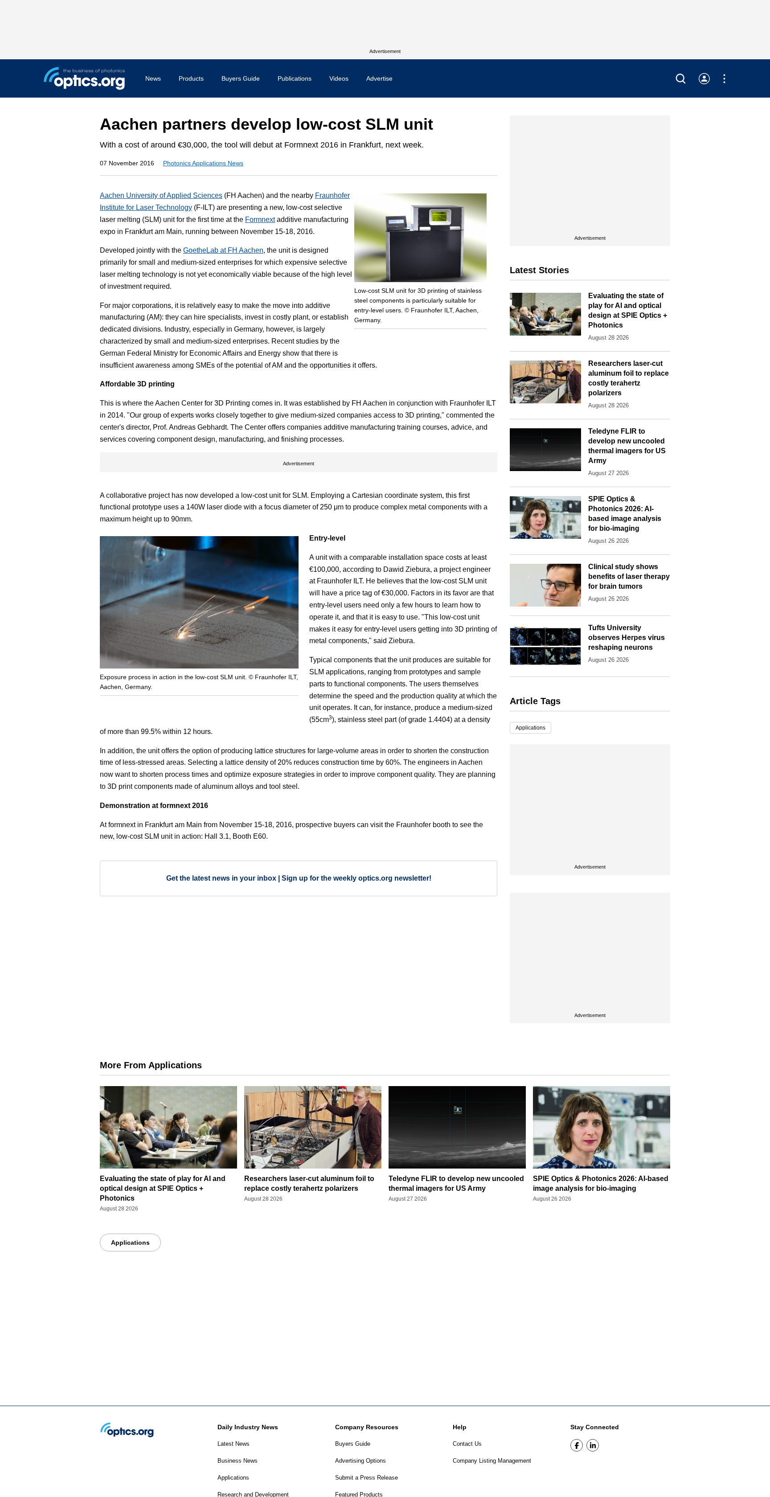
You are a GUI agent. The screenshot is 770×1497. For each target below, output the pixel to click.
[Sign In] (704, 78)
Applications (530, 728)
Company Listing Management (492, 1460)
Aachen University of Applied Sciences (161, 195)
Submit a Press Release (366, 1477)
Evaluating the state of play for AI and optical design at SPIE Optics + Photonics (162, 1188)
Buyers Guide (240, 78)
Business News (237, 1460)
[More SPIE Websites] (724, 78)
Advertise (379, 78)
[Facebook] (576, 1445)
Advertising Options (360, 1460)
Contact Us (467, 1443)
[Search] (680, 78)
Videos (338, 78)
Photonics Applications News (203, 163)
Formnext (260, 219)
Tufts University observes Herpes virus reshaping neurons (626, 637)
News (153, 78)
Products (191, 78)
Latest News (233, 1443)
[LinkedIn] (592, 1445)
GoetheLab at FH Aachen (223, 250)
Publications (294, 78)
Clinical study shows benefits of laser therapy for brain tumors (629, 576)
